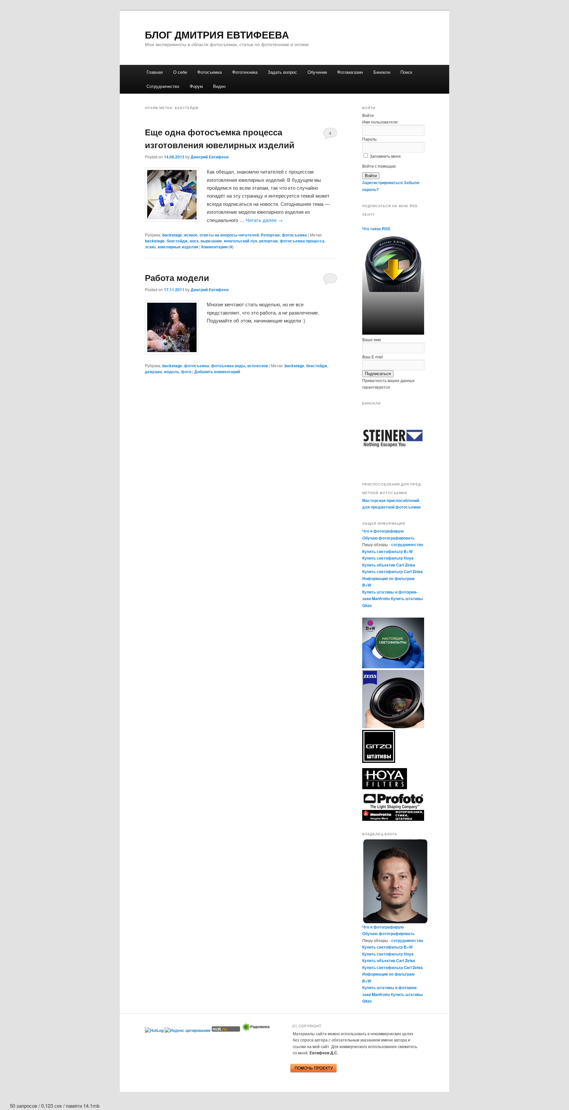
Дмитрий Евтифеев (210, 157)
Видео (219, 86)
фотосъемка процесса (302, 241)
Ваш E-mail (372, 356)
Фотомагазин (350, 72)
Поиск (406, 72)
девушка (153, 372)
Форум (196, 86)
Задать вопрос (282, 72)
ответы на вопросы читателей (229, 235)
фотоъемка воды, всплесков (239, 366)
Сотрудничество (163, 86)
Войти (371, 175)
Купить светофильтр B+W (387, 551)
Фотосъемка (209, 72)
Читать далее (264, 219)
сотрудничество (407, 544)
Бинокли (381, 72)
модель (171, 372)
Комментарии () (217, 247)
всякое (191, 235)
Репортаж (270, 235)
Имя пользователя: (380, 122)
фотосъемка (294, 235)
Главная (155, 72)
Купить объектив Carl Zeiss (388, 565)
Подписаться (378, 373)
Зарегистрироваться (382, 182)
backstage (172, 235)
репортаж (268, 241)
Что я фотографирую (383, 531)
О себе (180, 72)
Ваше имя (371, 339)
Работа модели (177, 277)
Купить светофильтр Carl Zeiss (392, 571)
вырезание (211, 241)
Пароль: (369, 139)
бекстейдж (177, 241)
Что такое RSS (376, 229)
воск (194, 241)
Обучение (317, 72)
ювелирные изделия (178, 247)
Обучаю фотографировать (388, 538)
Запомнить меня (385, 156)
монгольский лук (240, 241)
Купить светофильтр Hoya (388, 558)
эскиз (150, 247)
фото (186, 372)
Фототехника (244, 72)
